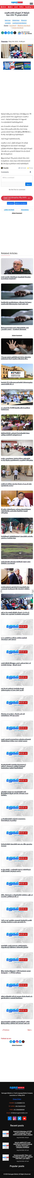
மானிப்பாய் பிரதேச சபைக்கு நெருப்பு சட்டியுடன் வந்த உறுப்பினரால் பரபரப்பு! (16, 484)
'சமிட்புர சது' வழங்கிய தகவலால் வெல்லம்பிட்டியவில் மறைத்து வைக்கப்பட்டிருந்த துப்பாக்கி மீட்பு (16, 921)
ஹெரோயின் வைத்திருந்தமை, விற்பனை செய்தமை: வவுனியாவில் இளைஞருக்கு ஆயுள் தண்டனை (16, 303)
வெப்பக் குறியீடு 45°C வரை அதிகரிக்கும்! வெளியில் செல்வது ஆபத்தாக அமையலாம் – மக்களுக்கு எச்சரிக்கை (22, 1145)
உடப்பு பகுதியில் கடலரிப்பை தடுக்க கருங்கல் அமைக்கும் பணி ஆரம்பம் (14, 638)
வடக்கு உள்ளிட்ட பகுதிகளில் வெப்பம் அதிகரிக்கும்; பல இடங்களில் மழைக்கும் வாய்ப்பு (16, 870)
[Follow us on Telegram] (11, 1041)
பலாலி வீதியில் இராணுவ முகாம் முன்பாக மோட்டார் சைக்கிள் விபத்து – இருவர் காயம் (16, 664)
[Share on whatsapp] (2, 32)
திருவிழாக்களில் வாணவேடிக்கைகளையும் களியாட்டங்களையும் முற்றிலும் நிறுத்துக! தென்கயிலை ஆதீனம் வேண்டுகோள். (13, 766)
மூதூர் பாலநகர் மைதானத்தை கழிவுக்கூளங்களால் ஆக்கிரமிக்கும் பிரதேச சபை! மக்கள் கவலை (16, 740)
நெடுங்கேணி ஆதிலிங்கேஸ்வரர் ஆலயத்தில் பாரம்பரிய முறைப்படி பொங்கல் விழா (17, 537)
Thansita (4, 41)
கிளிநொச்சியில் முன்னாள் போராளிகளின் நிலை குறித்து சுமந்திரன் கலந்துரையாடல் (15, 434)
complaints (8, 23)
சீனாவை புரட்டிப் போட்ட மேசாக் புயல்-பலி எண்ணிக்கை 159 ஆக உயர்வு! (13, 714)
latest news (8, 20)
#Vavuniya (24, 20)
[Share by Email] (15, 32)
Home (6, 25)
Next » (30, 1030)
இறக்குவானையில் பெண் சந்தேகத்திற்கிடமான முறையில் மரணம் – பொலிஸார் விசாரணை (15, 328)
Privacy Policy (17, 1099)
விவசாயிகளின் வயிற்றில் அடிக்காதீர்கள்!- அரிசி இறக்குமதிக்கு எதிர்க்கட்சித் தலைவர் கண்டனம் (15, 1022)
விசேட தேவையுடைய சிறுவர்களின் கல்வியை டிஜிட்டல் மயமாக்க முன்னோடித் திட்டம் (17, 895)
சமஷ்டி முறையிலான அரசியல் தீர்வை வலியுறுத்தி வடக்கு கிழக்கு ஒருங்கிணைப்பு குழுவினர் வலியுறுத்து (17, 459)
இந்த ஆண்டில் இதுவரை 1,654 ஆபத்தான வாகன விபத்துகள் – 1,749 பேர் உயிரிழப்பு (16, 971)
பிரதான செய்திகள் (17, 28)
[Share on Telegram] (11, 32)
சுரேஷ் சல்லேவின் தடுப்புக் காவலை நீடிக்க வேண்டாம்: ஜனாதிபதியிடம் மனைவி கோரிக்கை (16, 997)
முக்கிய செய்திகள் (9, 209)
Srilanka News (15, 20)
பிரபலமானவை (25, 209)
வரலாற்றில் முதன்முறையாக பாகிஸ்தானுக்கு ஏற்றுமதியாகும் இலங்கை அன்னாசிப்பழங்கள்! (14, 946)
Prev (1, 591)
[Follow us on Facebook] (14, 1041)
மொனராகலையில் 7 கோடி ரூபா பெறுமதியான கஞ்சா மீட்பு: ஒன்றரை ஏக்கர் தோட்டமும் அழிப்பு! (23, 1156)
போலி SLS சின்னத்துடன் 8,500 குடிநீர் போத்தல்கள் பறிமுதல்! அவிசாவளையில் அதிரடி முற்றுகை (22, 1133)
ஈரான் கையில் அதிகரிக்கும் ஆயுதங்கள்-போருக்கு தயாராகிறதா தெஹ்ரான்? (16, 277)
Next (32, 591)
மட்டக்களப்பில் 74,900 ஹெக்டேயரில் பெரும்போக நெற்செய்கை (15, 408)
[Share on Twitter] (8, 32)
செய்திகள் (13, 25)
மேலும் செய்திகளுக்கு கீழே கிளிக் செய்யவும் (15, 198)
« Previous (5, 1030)
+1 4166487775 (20, 1103)
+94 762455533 (20, 1106)
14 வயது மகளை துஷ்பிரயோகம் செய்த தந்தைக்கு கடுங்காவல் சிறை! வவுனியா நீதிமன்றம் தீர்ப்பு (16, 358)
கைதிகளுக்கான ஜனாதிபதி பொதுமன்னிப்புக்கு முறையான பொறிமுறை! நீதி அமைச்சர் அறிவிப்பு (15, 588)
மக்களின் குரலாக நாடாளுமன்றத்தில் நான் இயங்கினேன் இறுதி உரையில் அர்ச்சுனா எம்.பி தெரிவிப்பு (14, 793)
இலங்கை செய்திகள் (24, 25)
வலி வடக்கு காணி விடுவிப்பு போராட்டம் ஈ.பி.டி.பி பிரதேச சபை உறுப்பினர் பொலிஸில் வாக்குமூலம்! (15, 613)
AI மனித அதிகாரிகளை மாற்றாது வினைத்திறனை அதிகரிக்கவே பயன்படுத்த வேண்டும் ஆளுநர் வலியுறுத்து (16, 510)
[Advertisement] (17, 93)
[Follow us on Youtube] (23, 1041)
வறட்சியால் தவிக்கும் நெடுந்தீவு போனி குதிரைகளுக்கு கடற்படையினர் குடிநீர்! (12, 689)
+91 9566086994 (19, 1109)
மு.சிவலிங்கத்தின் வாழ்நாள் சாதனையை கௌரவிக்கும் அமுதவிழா (13, 819)
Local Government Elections (19, 23)
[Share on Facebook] (5, 32)
